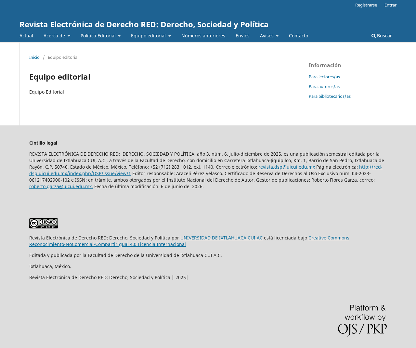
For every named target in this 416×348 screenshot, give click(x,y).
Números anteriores (203, 35)
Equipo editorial (149, 35)
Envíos (243, 35)
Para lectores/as (324, 77)
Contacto (298, 35)
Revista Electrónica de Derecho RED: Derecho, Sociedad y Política (144, 24)
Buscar (384, 35)
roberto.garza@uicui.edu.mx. (61, 186)
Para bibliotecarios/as (330, 96)
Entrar (390, 5)
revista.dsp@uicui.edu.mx (286, 167)
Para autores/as (324, 86)
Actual (26, 35)
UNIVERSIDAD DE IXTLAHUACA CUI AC (221, 238)
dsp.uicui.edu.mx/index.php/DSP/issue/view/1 (80, 173)
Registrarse (366, 5)
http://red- (371, 167)
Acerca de (55, 35)
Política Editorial (99, 35)
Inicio (34, 57)
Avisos (267, 35)
